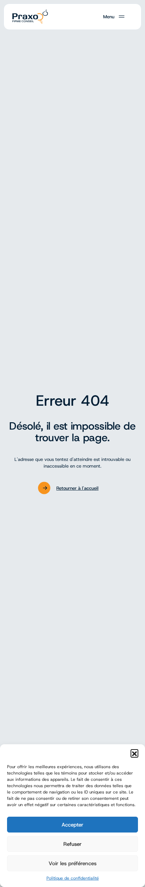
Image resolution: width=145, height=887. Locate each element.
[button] (134, 753)
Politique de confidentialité (72, 878)
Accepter (72, 824)
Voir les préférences (72, 863)
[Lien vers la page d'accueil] (29, 16)
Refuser (72, 844)
